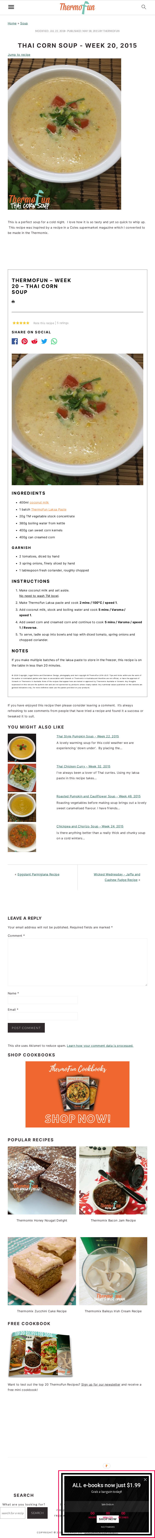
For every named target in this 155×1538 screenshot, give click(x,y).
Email (13, 1009)
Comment (16, 935)
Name (13, 993)
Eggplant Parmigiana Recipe (38, 874)
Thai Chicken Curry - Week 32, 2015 (83, 766)
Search (37, 1513)
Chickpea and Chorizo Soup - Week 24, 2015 (90, 826)
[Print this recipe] (13, 302)
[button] (106, 1485)
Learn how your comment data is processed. (100, 1046)
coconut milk (39, 502)
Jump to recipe (19, 55)
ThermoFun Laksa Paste (49, 509)
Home (12, 23)
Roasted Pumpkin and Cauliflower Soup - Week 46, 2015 (99, 796)
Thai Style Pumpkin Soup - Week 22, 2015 (88, 736)
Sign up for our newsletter (100, 1384)
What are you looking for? (23, 1504)
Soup (24, 23)
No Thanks (108, 1526)
